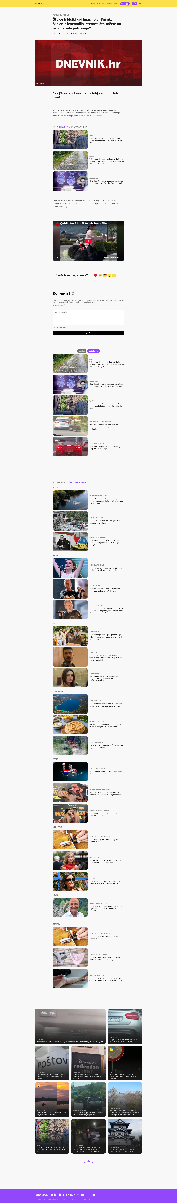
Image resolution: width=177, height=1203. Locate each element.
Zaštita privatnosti (76, 1199)
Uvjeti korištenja (64, 1199)
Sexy (115, 3)
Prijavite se (88, 333)
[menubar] (140, 3)
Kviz (103, 3)
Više (88, 1161)
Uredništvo (39, 1199)
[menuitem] (140, 3)
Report (109, 3)
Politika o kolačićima (89, 1199)
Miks (98, 3)
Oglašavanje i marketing (51, 1199)
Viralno (92, 3)
